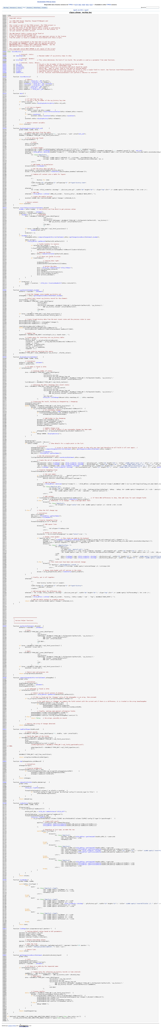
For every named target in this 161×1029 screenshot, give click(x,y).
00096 (4, 69)
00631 (4, 729)
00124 (4, 93)
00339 (4, 357)
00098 (4, 72)
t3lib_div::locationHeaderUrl (51, 283)
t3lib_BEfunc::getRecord (36, 241)
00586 (4, 677)
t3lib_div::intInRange (51, 397)
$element (19, 65)
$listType (19, 60)
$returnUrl (20, 68)
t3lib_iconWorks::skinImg (74, 463)
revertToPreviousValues (52, 111)
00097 (4, 71)
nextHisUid (64, 457)
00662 (4, 761)
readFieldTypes (25, 729)
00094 (4, 67)
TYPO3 (70, 4)
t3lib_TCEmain (66, 267)
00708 (4, 803)
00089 (4, 60)
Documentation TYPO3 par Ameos (46, 1)
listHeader (40, 166)
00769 (4, 880)
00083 (4, 51)
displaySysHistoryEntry (46, 103)
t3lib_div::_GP (36, 81)
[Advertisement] (125, 1)
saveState (27, 83)
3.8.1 (79, 4)
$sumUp (18, 71)
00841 (4, 955)
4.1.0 (91, 4)
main (21, 93)
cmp (59, 411)
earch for (143, 7)
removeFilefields (48, 254)
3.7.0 (76, 4)
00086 (4, 56)
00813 (4, 928)
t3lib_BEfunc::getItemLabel (85, 836)
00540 (4, 626)
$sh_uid (18, 64)
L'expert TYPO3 (12, 1025)
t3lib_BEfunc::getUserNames (49, 453)
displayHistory (43, 118)
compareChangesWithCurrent (47, 237)
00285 (4, 290)
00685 (4, 782)
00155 (4, 128)
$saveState (20, 67)
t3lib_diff (61, 811)
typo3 (86, 10)
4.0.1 (87, 4)
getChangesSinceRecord (77, 237)
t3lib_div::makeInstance (50, 267)
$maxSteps (19, 56)
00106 (4, 76)
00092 (4, 64)
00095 (4, 68)
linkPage (47, 150)
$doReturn (19, 72)
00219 (4, 207)
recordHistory (16, 51)
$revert (18, 69)
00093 (4, 65)
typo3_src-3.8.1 (78, 10)
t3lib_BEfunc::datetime (41, 152)
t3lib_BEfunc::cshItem (41, 194)
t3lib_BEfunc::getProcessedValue (54, 824)
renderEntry (55, 171)
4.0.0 (83, 4)
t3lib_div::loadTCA (31, 788)
